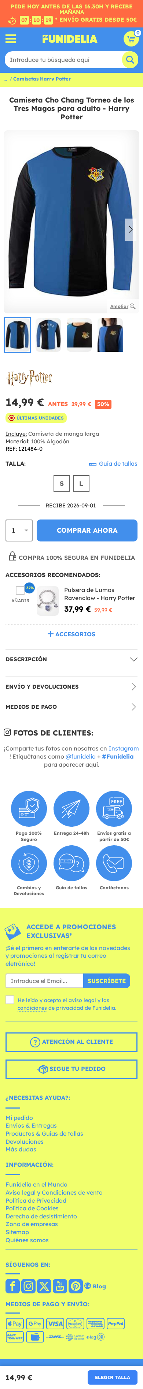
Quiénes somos (27, 1240)
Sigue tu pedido (77, 1069)
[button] (131, 230)
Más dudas (21, 1149)
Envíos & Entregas (31, 1125)
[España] (13, 1287)
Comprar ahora (87, 530)
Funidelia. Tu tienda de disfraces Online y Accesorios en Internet (70, 39)
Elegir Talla (112, 1377)
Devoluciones (25, 1141)
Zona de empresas (32, 1224)
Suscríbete (107, 980)
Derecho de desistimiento (41, 1216)
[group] (17, 335)
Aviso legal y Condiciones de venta (54, 1192)
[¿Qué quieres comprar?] (11, 39)
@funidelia (81, 756)
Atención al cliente (76, 1042)
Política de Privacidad (36, 1200)
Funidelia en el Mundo (36, 1184)
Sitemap (17, 1232)
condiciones (32, 1008)
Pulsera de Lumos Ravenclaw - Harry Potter (99, 594)
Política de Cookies (32, 1208)
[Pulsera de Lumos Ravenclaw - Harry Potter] (48, 601)
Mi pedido (19, 1117)
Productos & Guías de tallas (44, 1133)
